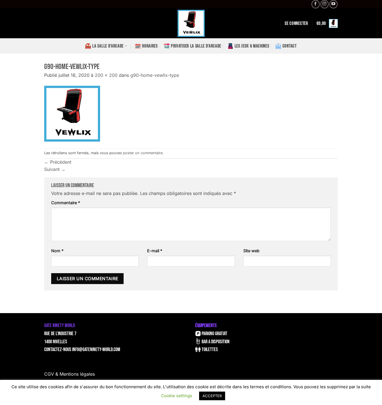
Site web (251, 250)
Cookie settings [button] (176, 395)
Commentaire (65, 202)
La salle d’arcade (108, 46)
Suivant (54, 169)
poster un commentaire (142, 153)
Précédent (57, 162)
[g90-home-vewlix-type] (72, 113)
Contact (289, 46)
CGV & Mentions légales (69, 374)
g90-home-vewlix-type (154, 75)
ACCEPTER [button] (212, 396)
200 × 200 (106, 75)
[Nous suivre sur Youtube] (333, 4)
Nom (57, 250)
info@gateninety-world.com (96, 349)
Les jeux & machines (252, 46)
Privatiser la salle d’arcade (196, 46)
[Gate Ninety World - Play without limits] (191, 23)
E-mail (154, 250)
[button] (296, 23)
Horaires (149, 46)
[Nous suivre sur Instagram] (324, 4)
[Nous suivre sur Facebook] (316, 4)
